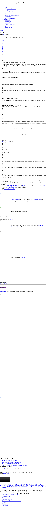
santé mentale (39, 485)
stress (0, 486)
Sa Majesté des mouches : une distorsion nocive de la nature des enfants (10, 460)
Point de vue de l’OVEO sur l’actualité (9, 11)
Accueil (3, 497)
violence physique (19, 486)
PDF (4, 282)
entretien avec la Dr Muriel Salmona (12, 187)
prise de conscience (29, 485)
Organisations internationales (8, 21)
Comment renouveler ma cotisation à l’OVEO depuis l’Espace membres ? (10, 494)
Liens (5, 26)
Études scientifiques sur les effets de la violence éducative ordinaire (12, 15)
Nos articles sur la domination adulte (8, 27)
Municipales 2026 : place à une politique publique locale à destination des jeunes (10, 463)
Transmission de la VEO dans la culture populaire (10, 18)
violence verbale (33, 486)
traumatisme (10, 486)
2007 (2, 52)
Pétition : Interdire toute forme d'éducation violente (9, 189)
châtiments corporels (18, 484)
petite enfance (25, 485)
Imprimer (2, 282)
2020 (2, 44)
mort (13, 485)
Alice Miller (5, 484)
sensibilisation (43, 485)
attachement (7, 484)
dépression (41, 484)
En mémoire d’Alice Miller (6, 473)
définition (16, 292)
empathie (43, 484)
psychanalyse (32, 485)
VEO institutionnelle (7, 23)
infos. (38, 142)
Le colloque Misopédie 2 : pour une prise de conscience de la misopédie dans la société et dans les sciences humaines (14, 465)
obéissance (15, 485)
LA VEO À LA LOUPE (5, 14)
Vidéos (5, 25)
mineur (12, 485)
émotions (5, 487)
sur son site (11, 219)
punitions (35, 485)
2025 (2, 41)
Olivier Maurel (19, 485)
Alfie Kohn (3, 484)
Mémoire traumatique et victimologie (26, 185)
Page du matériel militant (3, 291)
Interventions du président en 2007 (3, 283)
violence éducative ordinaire (40, 486)
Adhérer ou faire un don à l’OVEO (8, 8)
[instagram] (2, 30)
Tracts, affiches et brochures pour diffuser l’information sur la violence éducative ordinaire (11, 501)
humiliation (4, 485)
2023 (2, 42)
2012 (2, 49)
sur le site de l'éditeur (23, 257)
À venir (3, 40)
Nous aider (6, 13)
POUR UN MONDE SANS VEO (6, 19)
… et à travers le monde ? (7, 22)
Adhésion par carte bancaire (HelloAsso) (11, 9)
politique (27, 485)
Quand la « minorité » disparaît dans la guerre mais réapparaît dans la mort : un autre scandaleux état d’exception (14, 464)
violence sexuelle (29, 486)
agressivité (1, 484)
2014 (2, 48)
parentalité (22, 485)
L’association (6, 7)
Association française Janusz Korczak (16, 199)
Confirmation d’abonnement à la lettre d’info (7, 505)
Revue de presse (9, 12)
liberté (6, 485)
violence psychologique (24, 486)
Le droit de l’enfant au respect (37, 199)
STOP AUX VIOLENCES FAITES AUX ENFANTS (13, 185)
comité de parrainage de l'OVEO (42, 185)
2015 (2, 47)
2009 (2, 51)
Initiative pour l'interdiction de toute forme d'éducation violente (10, 188)
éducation (3, 487)
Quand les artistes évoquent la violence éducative (10, 24)
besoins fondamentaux (12, 484)
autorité (9, 484)
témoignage (4, 292)
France (2, 485)
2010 (2, 50)
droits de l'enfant (38, 484)
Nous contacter (4, 502)
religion (37, 485)
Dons (7, 10)
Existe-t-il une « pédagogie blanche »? (19, 474)
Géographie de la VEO (7, 20)
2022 (2, 43)
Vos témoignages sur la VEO (8, 16)
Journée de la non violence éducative (6, 141)
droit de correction (33, 484)
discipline (25, 484)
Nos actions (4, 34)
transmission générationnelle (4, 486)
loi (7, 485)
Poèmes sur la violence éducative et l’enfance (7, 499)
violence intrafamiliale (14, 486)
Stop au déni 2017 (13, 186)
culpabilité (23, 484)
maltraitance (10, 485)
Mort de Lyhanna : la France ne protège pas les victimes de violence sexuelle (10, 461)
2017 (2, 46)
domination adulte (28, 484)
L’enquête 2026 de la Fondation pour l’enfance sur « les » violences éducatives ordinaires (11, 462)
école (0, 487)
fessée (1, 485)
